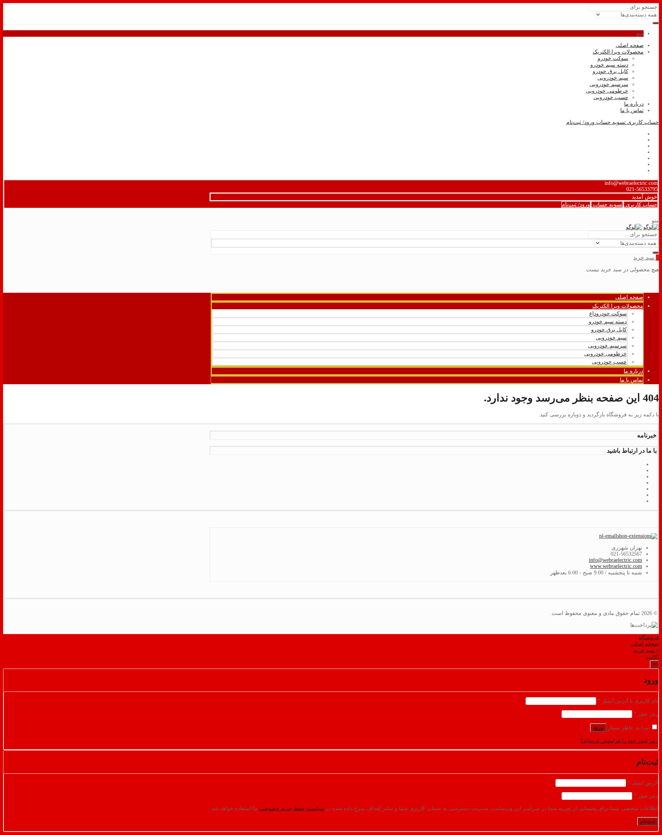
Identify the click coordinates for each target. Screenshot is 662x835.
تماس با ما (632, 110)
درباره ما (634, 104)
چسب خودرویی (610, 97)
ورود (598, 728)
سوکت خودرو (613, 58)
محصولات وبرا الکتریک (618, 52)
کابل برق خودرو (610, 71)
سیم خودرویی (612, 78)
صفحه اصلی (630, 45)
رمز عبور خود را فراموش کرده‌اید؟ (619, 741)
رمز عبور (646, 714)
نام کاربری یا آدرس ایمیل (628, 701)
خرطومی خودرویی (607, 91)
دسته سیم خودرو (609, 65)
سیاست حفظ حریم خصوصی (291, 808)
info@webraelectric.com (615, 560)
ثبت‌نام (647, 821)
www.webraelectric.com (616, 566)
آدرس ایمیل (643, 783)
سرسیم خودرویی (609, 84)
